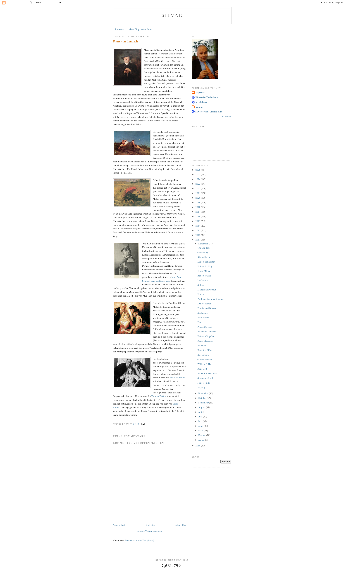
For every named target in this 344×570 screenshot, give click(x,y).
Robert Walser (204, 275)
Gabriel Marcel (204, 359)
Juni (200, 416)
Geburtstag (202, 252)
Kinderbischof (204, 257)
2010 (198, 445)
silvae (172, 15)
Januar (201, 439)
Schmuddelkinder (206, 378)
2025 (198, 174)
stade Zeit (202, 368)
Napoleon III (203, 382)
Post (199, 322)
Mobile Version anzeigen (149, 530)
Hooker (201, 294)
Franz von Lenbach (206, 331)
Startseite (119, 29)
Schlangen (202, 312)
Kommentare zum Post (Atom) (139, 540)
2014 (198, 225)
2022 (198, 188)
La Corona (202, 280)
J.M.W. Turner (204, 303)
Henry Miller (203, 271)
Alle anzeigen (226, 116)
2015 (198, 221)
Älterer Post (180, 524)
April (201, 425)
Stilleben (201, 285)
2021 (198, 193)
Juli (200, 411)
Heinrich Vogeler (205, 336)
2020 (198, 197)
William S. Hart (204, 364)
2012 (198, 235)
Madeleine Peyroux (206, 289)
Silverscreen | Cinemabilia (208, 111)
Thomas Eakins (158, 396)
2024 (198, 179)
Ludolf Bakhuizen (206, 261)
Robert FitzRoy (204, 266)
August (202, 407)
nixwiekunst (201, 102)
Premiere (201, 345)
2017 (198, 211)
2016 (198, 216)
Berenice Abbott (205, 350)
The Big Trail (203, 247)
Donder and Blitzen (206, 308)
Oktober (202, 398)
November (203, 393)
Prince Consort (204, 326)
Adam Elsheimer (205, 340)
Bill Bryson (203, 354)
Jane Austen (203, 317)
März (201, 430)
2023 (198, 183)
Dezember (203, 243)
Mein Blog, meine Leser (140, 29)
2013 (198, 230)
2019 (198, 202)
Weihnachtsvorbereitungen (210, 298)
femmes (199, 107)
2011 (198, 239)
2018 (198, 207)
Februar (202, 435)
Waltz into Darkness (207, 373)
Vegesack (200, 92)
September (203, 402)
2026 (198, 169)
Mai (200, 421)
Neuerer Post (119, 524)
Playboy (201, 387)
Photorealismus (177, 377)
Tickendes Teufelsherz (206, 97)
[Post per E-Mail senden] (143, 424)
